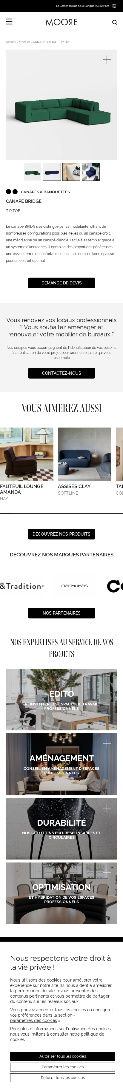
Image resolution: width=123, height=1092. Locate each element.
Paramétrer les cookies (63, 1067)
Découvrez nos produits (61, 534)
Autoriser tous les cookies (62, 1056)
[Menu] (9, 21)
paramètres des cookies (33, 1020)
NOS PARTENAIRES (62, 613)
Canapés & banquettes (45, 192)
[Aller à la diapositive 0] (5, 513)
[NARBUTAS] (75, 586)
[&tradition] (22, 586)
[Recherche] (114, 22)
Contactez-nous (61, 373)
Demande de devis (61, 283)
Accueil (11, 42)
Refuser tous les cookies (63, 1077)
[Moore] (61, 22)
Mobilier (24, 42)
